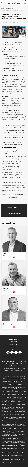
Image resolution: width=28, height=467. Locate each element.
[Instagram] (20, 352)
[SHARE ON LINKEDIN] (3, 23)
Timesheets (18, 361)
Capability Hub (14, 363)
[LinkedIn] (8, 352)
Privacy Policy (5, 361)
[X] (12, 352)
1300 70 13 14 (24, 0)
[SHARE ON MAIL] (17, 23)
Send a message (14, 346)
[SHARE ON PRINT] (14, 23)
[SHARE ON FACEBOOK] (6, 23)
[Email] (14, 257)
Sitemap (12, 361)
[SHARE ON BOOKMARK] (10, 23)
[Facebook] (16, 352)
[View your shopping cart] (2, 3)
